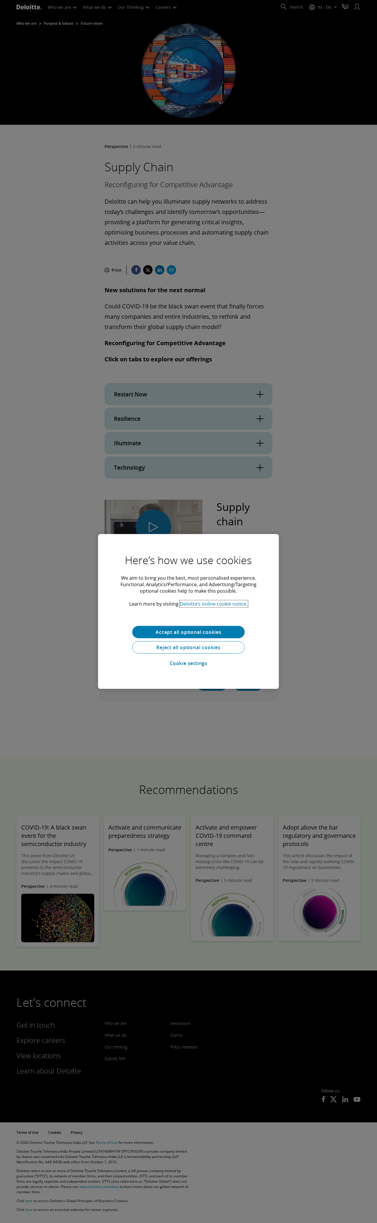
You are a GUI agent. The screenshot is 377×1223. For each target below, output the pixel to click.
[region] (188, 611)
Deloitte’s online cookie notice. (213, 604)
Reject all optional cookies (188, 647)
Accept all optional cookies (188, 632)
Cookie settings (188, 663)
